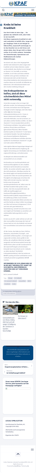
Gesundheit (22, 281)
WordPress (17, 466)
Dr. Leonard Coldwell (11, 281)
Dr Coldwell (17, 278)
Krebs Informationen (9, 293)
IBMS (29, 281)
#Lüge (10, 278)
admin (19, 291)
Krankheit (7, 284)
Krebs (14, 284)
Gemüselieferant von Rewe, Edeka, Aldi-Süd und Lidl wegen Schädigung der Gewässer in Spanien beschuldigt (9, 324)
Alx (28, 466)
